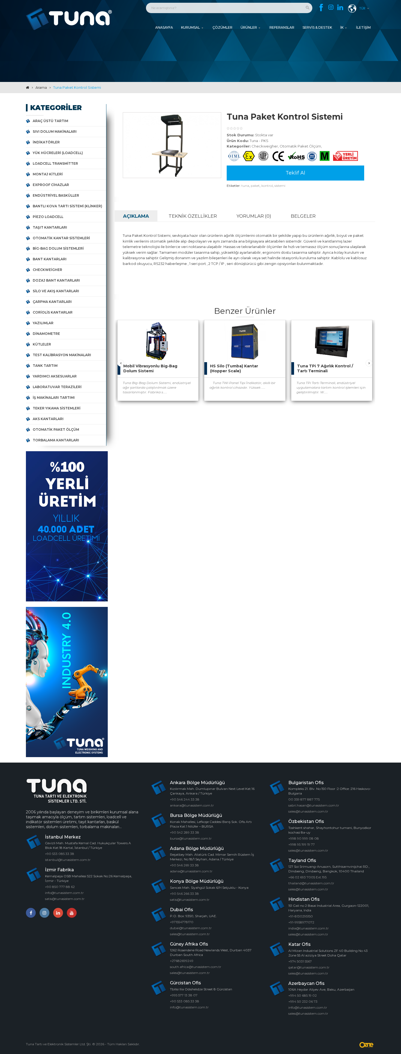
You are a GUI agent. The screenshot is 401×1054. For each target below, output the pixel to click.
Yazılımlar (43, 323)
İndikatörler (46, 142)
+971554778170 (181, 922)
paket (255, 186)
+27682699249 (181, 961)
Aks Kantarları (48, 419)
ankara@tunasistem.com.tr (192, 805)
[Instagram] (331, 7)
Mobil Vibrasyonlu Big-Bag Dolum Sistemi (150, 368)
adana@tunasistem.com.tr (191, 871)
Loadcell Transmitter (55, 163)
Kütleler (42, 344)
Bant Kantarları (50, 259)
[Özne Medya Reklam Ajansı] (367, 1045)
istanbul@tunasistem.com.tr (68, 860)
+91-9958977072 (301, 922)
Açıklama (136, 216)
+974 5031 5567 (300, 961)
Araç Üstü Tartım (50, 121)
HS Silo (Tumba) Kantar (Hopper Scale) (234, 368)
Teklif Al (295, 173)
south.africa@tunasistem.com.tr (195, 967)
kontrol (267, 186)
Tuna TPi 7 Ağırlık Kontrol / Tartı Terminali (325, 368)
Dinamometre (46, 334)
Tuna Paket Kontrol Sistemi (77, 87)
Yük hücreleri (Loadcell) (58, 153)
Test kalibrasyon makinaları (62, 355)
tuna (245, 186)
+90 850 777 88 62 (60, 887)
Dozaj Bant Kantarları (56, 280)
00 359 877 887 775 (304, 799)
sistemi (279, 186)
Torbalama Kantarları (56, 440)
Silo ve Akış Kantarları (56, 291)
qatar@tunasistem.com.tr (309, 967)
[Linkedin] (340, 8)
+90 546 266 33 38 (184, 893)
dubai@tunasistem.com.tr (191, 928)
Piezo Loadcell (48, 217)
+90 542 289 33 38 (184, 832)
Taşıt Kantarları (50, 227)
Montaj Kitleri (48, 174)
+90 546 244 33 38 (184, 799)
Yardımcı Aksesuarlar (55, 376)
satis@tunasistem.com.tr (65, 899)
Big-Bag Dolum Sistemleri (58, 248)
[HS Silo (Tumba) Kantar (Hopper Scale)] (276, 330)
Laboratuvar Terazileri (57, 387)
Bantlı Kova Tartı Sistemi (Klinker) (67, 206)
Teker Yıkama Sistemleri (56, 408)
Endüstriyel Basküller (56, 195)
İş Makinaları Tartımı (54, 397)
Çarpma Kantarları (52, 302)
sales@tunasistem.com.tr (190, 934)
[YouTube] (72, 913)
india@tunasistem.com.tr (308, 928)
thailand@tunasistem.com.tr (311, 883)
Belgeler (303, 216)
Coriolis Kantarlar (53, 312)
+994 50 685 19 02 (302, 995)
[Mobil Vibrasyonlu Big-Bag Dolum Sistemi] (189, 330)
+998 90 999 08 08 (303, 838)
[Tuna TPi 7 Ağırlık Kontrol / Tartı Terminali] (362, 330)
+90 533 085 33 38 (59, 854)
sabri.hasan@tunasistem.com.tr (313, 805)
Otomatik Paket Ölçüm (56, 429)
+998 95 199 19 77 (301, 844)
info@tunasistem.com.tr (64, 893)
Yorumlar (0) (254, 216)
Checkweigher (47, 270)
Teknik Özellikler (193, 216)
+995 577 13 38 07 (183, 995)
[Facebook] (321, 7)
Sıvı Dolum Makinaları (55, 131)
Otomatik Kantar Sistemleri (61, 238)
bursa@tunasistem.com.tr (191, 838)
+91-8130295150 (300, 916)
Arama (41, 87)
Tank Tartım (45, 366)
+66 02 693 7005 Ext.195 (307, 877)
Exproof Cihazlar (51, 185)
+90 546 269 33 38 (184, 865)
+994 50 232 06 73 (303, 1001)
